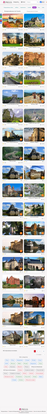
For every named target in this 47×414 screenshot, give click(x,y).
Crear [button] (23, 2)
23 (43, 351)
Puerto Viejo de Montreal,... (12, 142)
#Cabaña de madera (29, 370)
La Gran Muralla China (13, 85)
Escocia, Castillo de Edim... (34, 28)
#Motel (19, 363)
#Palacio (27, 366)
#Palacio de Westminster (36, 366)
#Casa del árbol (40, 370)
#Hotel (6, 363)
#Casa (39, 360)
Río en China (13, 161)
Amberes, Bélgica (34, 142)
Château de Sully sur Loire (34, 345)
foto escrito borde (34, 217)
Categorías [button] (16, 2)
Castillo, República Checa (34, 47)
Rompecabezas (4, 411)
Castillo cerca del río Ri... (34, 123)
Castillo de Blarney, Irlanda (13, 123)
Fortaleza (34, 326)
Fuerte (34, 7)
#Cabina (20, 370)
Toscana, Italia (34, 104)
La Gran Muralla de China (13, 104)
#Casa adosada (39, 373)
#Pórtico (24, 373)
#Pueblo (34, 360)
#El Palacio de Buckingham (9, 370)
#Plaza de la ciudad (30, 380)
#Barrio (40, 376)
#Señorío (31, 373)
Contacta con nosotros (24, 412)
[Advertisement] (23, 394)
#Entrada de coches (9, 376)
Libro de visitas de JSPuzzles (40, 411)
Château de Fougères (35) (34, 198)
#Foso (7, 360)
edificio (16, 7)
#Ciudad (27, 360)
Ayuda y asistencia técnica (26, 411)
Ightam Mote (13, 345)
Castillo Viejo (13, 47)
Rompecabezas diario (8, 7)
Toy (34, 289)
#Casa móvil (27, 376)
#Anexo (5, 373)
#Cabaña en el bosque (15, 373)
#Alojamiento (20, 360)
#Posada (26, 363)
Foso (39, 7)
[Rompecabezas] (7, 2)
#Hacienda (12, 366)
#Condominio (19, 376)
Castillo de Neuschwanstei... (12, 28)
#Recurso (13, 363)
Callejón (44, 7)
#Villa (6, 366)
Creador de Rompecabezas (14, 411)
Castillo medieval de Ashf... (34, 85)
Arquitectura (23, 7)
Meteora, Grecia (12, 66)
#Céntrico (21, 380)
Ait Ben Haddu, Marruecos (34, 66)
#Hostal (34, 376)
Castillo (29, 7)
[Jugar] (21, 25)
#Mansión (20, 366)
